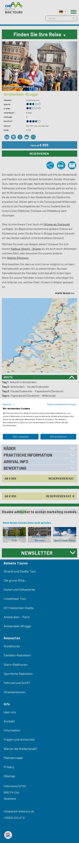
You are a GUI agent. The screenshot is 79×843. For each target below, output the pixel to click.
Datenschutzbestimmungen (61, 404)
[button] (9, 404)
